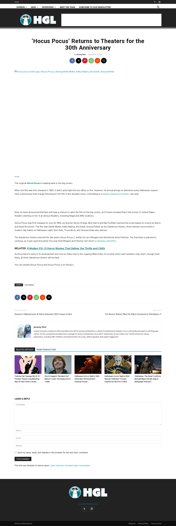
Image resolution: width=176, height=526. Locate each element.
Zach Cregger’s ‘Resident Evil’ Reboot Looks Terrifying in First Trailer (58, 379)
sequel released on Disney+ (116, 194)
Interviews (48, 7)
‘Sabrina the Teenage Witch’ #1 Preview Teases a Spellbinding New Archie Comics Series (27, 379)
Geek (33, 7)
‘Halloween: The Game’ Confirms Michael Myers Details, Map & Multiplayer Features (147, 379)
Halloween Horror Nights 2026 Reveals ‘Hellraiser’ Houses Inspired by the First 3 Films (117, 379)
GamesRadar (29, 285)
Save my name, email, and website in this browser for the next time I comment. (52, 452)
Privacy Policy (143, 523)
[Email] (104, 60)
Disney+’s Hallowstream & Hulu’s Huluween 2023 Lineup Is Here (43, 314)
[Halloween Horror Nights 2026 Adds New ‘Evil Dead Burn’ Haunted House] (88, 364)
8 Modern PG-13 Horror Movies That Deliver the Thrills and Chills (66, 248)
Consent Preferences (87, 504)
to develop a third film (105, 241)
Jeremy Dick (81, 54)
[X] (78, 60)
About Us (132, 523)
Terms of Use (156, 523)
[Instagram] (159, 2)
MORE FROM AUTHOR (46, 350)
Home (17, 2)
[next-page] (20, 387)
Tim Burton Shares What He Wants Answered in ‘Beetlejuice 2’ (133, 314)
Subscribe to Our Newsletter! (95, 7)
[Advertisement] (111, 20)
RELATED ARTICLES (24, 350)
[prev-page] (16, 387)
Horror (20, 7)
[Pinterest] (85, 60)
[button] (158, 7)
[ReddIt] (97, 60)
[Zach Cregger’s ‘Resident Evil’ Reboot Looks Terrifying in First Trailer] (58, 364)
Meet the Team (67, 7)
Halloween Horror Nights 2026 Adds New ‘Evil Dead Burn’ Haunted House (87, 379)
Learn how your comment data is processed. (70, 465)
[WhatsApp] (91, 60)
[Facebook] (155, 2)
